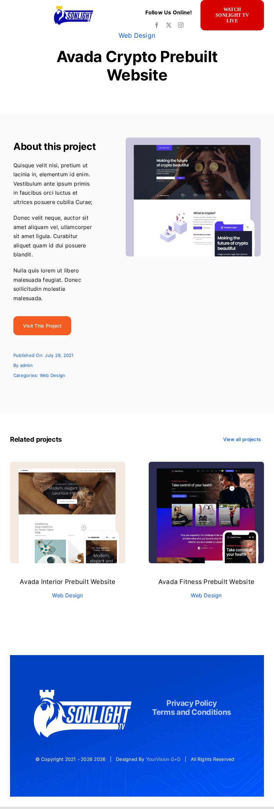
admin (26, 365)
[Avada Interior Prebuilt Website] (67, 466)
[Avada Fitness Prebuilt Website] (206, 466)
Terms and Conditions (191, 712)
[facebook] (156, 25)
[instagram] (180, 25)
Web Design (137, 35)
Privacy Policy (191, 703)
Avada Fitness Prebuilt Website (206, 582)
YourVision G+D (163, 759)
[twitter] (168, 25)
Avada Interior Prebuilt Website (67, 582)
